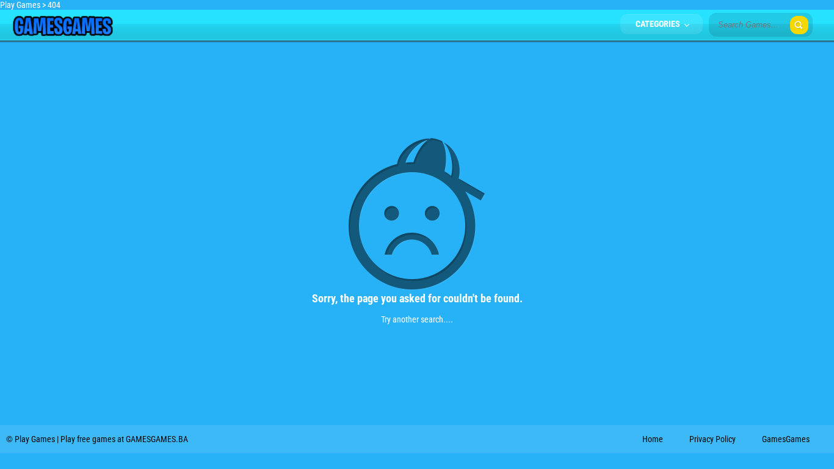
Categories (659, 24)
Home (652, 439)
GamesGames (786, 439)
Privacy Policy (712, 439)
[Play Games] (62, 33)
